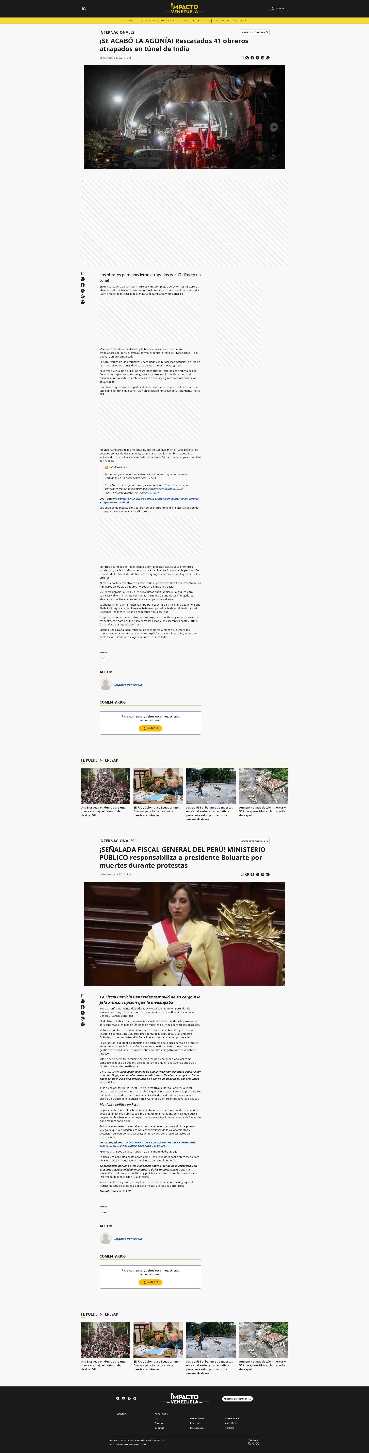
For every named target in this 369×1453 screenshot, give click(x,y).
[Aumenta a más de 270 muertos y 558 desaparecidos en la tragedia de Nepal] (264, 786)
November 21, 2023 (146, 493)
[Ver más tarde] (242, 57)
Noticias (127, 21)
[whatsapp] (247, 57)
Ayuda (143, 1444)
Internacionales (201, 21)
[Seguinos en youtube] (123, 1399)
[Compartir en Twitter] (257, 57)
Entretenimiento (222, 21)
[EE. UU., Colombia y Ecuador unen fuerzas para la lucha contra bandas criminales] (158, 786)
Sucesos (139, 21)
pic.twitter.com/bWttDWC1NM (164, 488)
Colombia (151, 21)
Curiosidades (240, 21)
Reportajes (184, 21)
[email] (262, 57)
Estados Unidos (167, 21)
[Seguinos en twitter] (117, 1399)
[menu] (84, 8)
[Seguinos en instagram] (129, 1399)
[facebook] (252, 57)
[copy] (268, 57)
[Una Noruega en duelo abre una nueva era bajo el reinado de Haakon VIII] (105, 786)
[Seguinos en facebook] (135, 1399)
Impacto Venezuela (128, 685)
